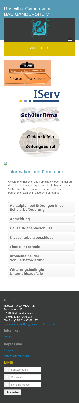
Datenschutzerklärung (17, 355)
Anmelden (13, 392)
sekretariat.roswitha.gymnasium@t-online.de (30, 324)
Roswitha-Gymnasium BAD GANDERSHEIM (27, 11)
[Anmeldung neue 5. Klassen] (27, 72)
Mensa (8, 336)
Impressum (10, 350)
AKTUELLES (38, 48)
